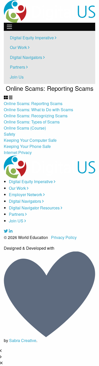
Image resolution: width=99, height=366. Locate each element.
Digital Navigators (26, 57)
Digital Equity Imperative (32, 38)
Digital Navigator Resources (35, 208)
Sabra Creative (22, 340)
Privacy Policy (64, 237)
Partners (18, 67)
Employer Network (26, 194)
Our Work (19, 47)
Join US (16, 221)
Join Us (17, 77)
